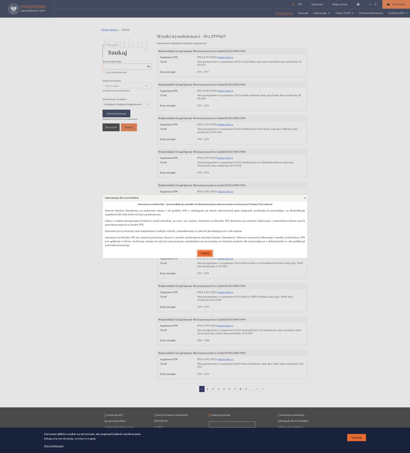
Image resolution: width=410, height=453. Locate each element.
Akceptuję (356, 437)
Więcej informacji (53, 446)
